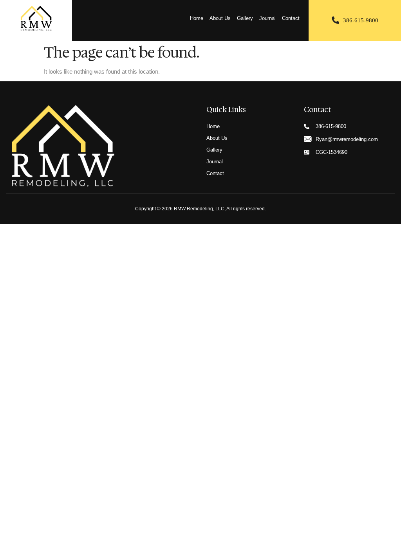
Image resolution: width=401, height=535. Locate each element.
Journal (267, 18)
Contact (291, 18)
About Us (220, 18)
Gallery (245, 18)
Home (196, 18)
